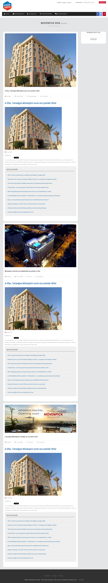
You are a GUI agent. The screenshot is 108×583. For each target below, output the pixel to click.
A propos (64, 2)
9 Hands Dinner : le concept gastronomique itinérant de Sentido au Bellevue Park (28, 187)
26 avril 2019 (19, 96)
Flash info (30, 442)
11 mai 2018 (19, 442)
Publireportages (32, 96)
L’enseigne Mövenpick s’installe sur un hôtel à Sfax (21, 437)
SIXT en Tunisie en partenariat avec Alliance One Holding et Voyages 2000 (26, 175)
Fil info (29, 276)
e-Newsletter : (79, 2)
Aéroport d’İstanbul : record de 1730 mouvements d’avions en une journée (26, 204)
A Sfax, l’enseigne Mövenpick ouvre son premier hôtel (22, 91)
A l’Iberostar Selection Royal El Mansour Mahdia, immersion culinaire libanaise (27, 208)
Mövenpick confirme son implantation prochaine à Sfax (22, 271)
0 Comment (45, 96)
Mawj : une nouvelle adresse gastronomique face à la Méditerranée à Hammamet (28, 200)
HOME (49, 26)
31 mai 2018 (19, 276)
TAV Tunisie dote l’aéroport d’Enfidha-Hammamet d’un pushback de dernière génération (30, 183)
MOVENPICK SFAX (56, 26)
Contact (69, 2)
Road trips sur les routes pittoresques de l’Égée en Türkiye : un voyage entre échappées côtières (32, 179)
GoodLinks (81, 580)
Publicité (59, 2)
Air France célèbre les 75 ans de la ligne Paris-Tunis (20, 212)
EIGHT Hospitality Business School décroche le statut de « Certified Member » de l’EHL (29, 191)
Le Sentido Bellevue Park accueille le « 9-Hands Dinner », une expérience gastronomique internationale (34, 195)
